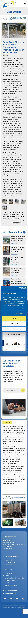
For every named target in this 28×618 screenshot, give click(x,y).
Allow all (14, 318)
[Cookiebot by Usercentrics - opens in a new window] (19, 288)
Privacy (16, 605)
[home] (9, 4)
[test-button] (23, 390)
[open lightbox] (14, 30)
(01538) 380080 (9, 546)
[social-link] (5, 598)
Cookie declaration (8, 605)
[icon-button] (24, 232)
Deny (14, 328)
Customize (13, 323)
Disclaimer (22, 605)
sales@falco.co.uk (9, 548)
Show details (19, 313)
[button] (25, 3)
